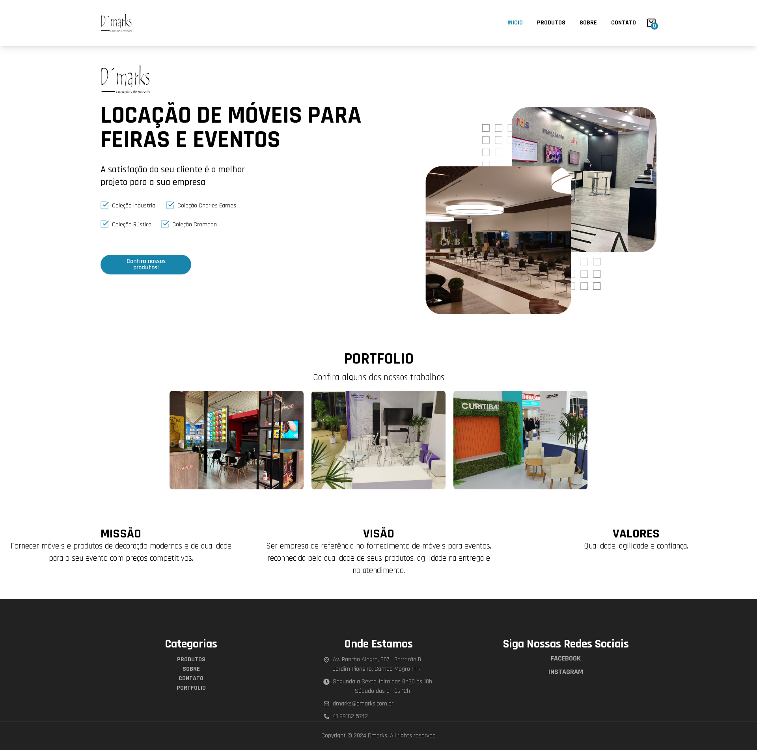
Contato (623, 23)
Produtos (551, 23)
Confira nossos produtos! (146, 264)
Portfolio (191, 688)
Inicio (515, 23)
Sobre (588, 23)
